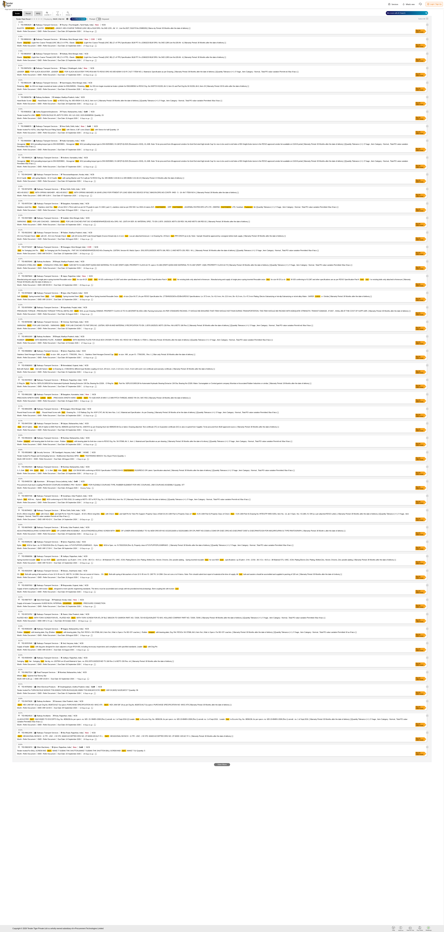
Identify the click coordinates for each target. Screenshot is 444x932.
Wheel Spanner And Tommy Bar (31, 676)
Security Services (43, 452)
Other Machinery (43, 747)
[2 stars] (34, 19)
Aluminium (41, 481)
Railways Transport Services (47, 25)
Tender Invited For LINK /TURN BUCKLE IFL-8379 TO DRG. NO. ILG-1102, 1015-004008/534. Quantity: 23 (60, 115)
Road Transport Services (46, 672)
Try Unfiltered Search (78, 19)
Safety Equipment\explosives (47, 112)
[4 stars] (39, 19)
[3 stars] (36, 19)
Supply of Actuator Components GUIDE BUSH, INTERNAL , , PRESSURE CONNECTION (61, 603)
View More (222, 764)
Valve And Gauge (43, 600)
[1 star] (32, 19)
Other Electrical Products (46, 687)
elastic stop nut (58, 19)
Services (394, 4)
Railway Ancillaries (43, 97)
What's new (410, 4)
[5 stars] (41, 19)
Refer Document (29, 31)
